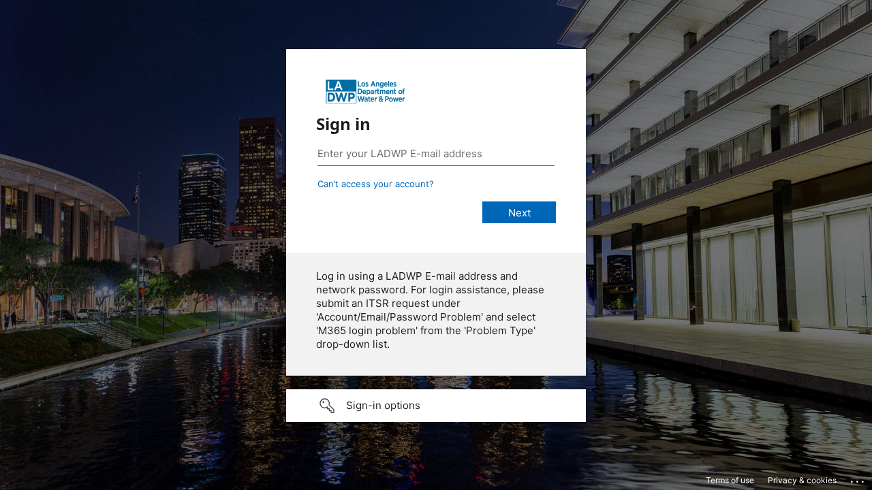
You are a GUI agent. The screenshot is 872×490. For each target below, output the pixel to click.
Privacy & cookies (802, 480)
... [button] (858, 478)
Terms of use (730, 480)
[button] (436, 405)
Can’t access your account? (375, 183)
